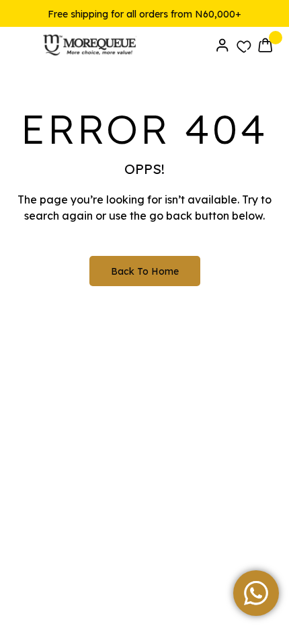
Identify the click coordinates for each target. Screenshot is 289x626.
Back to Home (145, 271)
